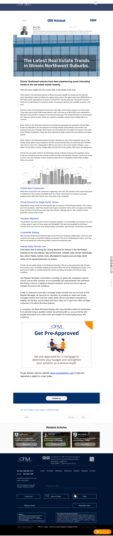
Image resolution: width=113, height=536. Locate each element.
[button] (44, 3)
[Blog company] (111, 257)
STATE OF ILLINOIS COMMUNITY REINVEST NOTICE (63, 527)
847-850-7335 (28, 474)
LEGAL (46, 527)
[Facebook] (111, 260)
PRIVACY (40, 527)
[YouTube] (111, 272)
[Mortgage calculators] (95, 2)
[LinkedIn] (111, 266)
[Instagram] (111, 263)
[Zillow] (111, 269)
